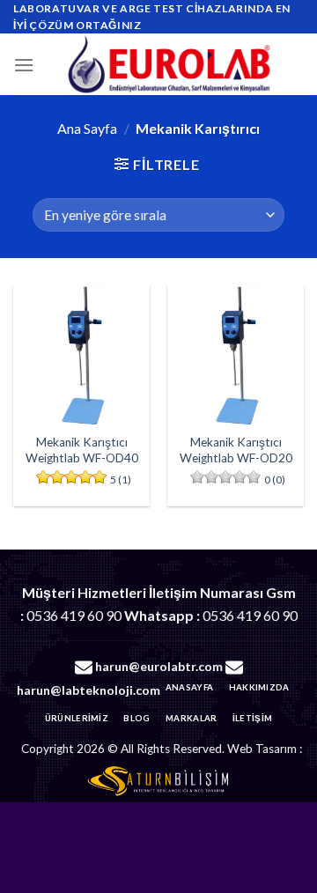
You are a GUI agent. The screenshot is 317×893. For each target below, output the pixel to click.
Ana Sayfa (87, 128)
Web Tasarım (262, 749)
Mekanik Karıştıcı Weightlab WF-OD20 (236, 450)
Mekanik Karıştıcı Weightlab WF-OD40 (82, 450)
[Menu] (23, 64)
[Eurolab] (169, 64)
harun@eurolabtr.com (159, 666)
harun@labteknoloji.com (88, 690)
